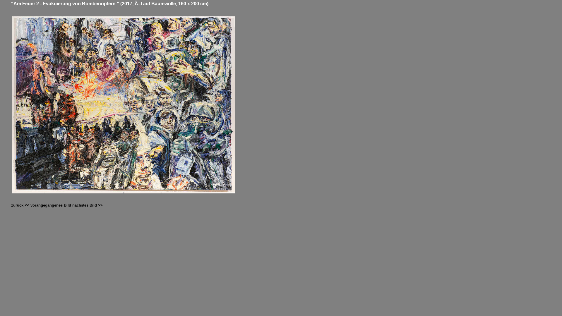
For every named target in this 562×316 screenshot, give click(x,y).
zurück (17, 205)
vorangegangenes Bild (50, 205)
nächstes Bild (84, 205)
